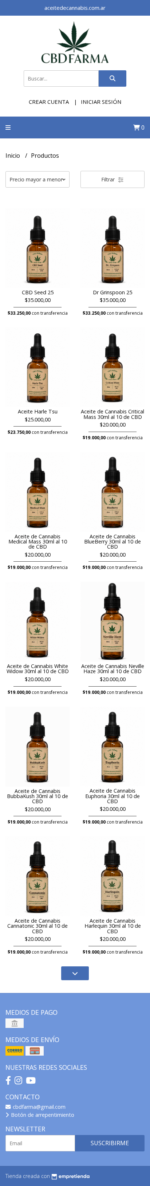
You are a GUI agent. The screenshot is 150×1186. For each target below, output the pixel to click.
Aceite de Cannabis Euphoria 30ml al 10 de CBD (112, 796)
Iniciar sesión (101, 101)
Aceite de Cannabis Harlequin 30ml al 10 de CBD (112, 926)
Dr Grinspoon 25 (112, 292)
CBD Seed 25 (38, 292)
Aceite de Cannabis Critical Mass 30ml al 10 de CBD (112, 414)
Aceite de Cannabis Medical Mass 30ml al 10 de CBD (37, 541)
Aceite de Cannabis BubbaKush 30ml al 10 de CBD (37, 796)
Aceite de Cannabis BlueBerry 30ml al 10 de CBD (112, 541)
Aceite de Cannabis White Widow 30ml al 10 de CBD (38, 669)
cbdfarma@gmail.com (38, 1106)
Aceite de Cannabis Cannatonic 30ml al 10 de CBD (37, 926)
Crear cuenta (49, 101)
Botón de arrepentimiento (41, 1114)
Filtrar (108, 179)
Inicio (13, 156)
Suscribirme (110, 1143)
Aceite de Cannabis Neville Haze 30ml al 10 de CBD (112, 669)
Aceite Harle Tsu (38, 411)
